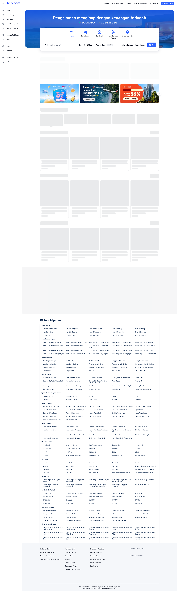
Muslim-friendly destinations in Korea (98, 404)
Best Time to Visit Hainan (120, 341)
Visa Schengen (93, 446)
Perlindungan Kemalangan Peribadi (51, 454)
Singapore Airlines (71, 369)
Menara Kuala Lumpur (73, 354)
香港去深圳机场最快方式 (74, 429)
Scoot (136, 369)
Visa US (137, 436)
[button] (3, 3)
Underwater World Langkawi (75, 362)
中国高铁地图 (116, 418)
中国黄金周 (92, 425)
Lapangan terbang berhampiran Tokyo (122, 506)
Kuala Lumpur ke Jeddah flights (53, 319)
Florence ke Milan (48, 490)
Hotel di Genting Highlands (74, 467)
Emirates (114, 373)
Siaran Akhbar (69, 529)
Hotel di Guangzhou (95, 305)
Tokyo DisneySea (48, 362)
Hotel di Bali (47, 309)
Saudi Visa (46, 443)
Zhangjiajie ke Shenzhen (96, 494)
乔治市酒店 (69, 477)
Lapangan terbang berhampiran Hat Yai (145, 501)
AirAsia (91, 369)
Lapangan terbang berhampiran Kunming (122, 511)
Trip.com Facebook (95, 390)
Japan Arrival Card (71, 341)
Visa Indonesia (93, 436)
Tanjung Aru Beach (141, 359)
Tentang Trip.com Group (72, 543)
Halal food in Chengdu (50, 400)
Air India (45, 373)
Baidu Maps (46, 344)
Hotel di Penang (117, 302)
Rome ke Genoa (117, 490)
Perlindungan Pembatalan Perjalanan (74, 459)
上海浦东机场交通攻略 (73, 422)
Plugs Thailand (70, 344)
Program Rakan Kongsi (97, 533)
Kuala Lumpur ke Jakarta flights (144, 316)
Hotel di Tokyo (70, 309)
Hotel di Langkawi (72, 302)
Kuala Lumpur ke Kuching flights (122, 319)
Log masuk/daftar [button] (167, 3)
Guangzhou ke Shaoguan (74, 494)
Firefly (114, 369)
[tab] (72, 34)
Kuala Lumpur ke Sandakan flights (122, 324)
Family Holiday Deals (72, 386)
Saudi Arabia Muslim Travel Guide (76, 408)
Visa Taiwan (69, 446)
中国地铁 (46, 429)
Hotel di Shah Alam (118, 467)
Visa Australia (116, 344)
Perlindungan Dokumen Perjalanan (50, 459)
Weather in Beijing (72, 337)
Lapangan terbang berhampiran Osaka (99, 511)
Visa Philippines (94, 443)
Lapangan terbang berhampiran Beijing (76, 511)
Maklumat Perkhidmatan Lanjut (50, 533)
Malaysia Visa (93, 439)
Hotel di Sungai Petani (96, 470)
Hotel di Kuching (140, 302)
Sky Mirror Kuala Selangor (74, 359)
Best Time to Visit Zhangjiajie (144, 341)
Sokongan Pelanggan (47, 526)
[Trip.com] (13, 3)
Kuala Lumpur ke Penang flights (122, 327)
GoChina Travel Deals (118, 386)
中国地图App (47, 422)
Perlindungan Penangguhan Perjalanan (75, 454)
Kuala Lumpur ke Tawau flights (75, 327)
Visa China (92, 344)
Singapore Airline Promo (142, 390)
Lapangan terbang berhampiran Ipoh (53, 506)
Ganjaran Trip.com (96, 529)
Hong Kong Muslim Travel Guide (122, 411)
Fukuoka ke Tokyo (72, 484)
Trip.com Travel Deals (49, 390)
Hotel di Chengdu (140, 305)
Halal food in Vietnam (118, 400)
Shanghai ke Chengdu (73, 487)
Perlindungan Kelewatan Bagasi (99, 453)
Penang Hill (138, 354)
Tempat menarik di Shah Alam (144, 337)
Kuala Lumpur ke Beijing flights (98, 316)
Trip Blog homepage (49, 334)
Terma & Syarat (70, 536)
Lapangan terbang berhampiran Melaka (122, 501)
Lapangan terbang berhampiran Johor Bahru (76, 506)
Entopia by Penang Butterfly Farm (122, 359)
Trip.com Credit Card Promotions (76, 380)
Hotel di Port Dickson (95, 467)
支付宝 (45, 425)
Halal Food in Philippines (74, 403)
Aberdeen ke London (50, 494)
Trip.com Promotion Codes (51, 380)
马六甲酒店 (46, 477)
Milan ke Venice (117, 487)
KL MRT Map (70, 334)
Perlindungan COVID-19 (142, 458)
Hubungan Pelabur (96, 526)
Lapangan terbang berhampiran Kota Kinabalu (76, 501)
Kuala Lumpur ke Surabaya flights (53, 327)
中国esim (92, 422)
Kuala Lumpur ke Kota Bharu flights (75, 319)
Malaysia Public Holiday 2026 (52, 393)
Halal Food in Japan (141, 400)
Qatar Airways (93, 373)
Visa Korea (115, 443)
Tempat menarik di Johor (119, 337)
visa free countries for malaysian (145, 443)
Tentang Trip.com (70, 526)
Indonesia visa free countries (121, 446)
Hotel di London (94, 309)
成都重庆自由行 (94, 429)
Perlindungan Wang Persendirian (145, 453)
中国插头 (137, 422)
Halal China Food (117, 408)
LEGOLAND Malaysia (95, 351)
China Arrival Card (140, 344)
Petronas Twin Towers (73, 351)
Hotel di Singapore (118, 309)
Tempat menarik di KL (96, 337)
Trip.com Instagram (118, 390)
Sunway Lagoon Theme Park (121, 351)
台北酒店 (69, 473)
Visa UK (45, 439)
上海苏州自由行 (140, 429)
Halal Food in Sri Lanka (50, 408)
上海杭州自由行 (117, 429)
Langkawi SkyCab (94, 362)
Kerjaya (67, 533)
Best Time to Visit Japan (96, 341)
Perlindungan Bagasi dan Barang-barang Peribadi (122, 454)
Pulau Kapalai (116, 354)
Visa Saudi (115, 439)
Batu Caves (92, 359)
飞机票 (137, 425)
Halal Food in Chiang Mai (142, 408)
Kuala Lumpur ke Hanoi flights (121, 316)
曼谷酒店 (115, 473)
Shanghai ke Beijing (49, 484)
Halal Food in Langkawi (142, 403)
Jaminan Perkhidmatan (47, 529)
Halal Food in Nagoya (73, 411)
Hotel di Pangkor (140, 470)
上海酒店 (92, 473)
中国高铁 (69, 425)
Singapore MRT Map (118, 334)
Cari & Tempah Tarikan (96, 383)
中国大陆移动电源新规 (96, 418)
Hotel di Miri (138, 467)
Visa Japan (69, 443)
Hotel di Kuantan (71, 470)
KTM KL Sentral (94, 334)
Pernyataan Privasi (71, 539)
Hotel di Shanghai (71, 305)
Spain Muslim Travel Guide (97, 411)
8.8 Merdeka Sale (71, 393)
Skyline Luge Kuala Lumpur (143, 362)
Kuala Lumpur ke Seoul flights (144, 324)
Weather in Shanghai (49, 337)
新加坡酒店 (138, 477)
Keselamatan (94, 539)
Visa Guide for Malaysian (119, 436)
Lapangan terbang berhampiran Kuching (145, 506)
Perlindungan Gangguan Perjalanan (119, 459)
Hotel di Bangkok (140, 309)
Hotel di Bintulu (117, 470)
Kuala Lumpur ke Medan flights (53, 324)
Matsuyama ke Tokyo (118, 484)
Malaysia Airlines (48, 369)
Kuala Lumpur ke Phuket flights (99, 324)
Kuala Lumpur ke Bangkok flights (76, 316)
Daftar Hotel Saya (95, 536)
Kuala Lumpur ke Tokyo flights (98, 327)
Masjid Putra (116, 362)
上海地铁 (115, 422)
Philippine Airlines (71, 373)
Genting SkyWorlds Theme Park (53, 354)
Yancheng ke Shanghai (119, 494)
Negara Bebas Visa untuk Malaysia (145, 439)
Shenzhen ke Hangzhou (96, 490)
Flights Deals (139, 383)
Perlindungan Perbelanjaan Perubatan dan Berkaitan (97, 459)
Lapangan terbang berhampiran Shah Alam (145, 511)
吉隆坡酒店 (46, 473)
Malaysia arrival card (49, 341)
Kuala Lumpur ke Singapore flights (145, 327)
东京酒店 (115, 477)
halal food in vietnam (49, 403)
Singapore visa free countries (144, 446)
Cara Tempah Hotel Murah (143, 380)
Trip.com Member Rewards (74, 390)
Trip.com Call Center (95, 380)
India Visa (46, 446)
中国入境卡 (46, 418)
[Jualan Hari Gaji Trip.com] (59, 67)
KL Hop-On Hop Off (49, 351)
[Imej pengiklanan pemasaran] (99, 67)
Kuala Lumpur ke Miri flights (75, 324)
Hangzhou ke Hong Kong (97, 487)
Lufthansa (138, 373)
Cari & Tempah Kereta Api (120, 383)
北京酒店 (92, 477)
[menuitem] (11, 10)
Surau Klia (92, 408)
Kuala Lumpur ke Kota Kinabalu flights (98, 319)
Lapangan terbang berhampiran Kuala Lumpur (53, 501)
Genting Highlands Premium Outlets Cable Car (98, 355)
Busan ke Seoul (71, 490)
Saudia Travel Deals (141, 386)
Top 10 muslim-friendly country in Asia (122, 404)
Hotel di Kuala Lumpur (50, 302)
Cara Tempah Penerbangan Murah (122, 380)
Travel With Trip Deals (50, 386)
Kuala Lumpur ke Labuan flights (145, 319)
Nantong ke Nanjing (141, 490)
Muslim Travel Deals (95, 386)
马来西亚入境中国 (72, 418)
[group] (87, 22)
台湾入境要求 (139, 418)
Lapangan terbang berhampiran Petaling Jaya (99, 506)
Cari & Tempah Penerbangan (75, 383)
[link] (105, 3)
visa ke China (70, 439)
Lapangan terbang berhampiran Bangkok (99, 501)
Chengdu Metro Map (141, 334)
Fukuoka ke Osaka (94, 484)
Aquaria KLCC (139, 351)
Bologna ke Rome (48, 487)
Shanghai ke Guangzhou (142, 484)
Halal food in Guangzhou (96, 400)
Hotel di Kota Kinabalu (96, 302)
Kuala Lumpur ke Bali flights (52, 316)
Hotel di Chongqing (118, 305)
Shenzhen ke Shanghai (142, 487)
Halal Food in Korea (72, 400)
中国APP (114, 425)
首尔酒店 (137, 473)
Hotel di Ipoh (47, 467)
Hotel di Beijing (48, 305)
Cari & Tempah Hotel (49, 383)
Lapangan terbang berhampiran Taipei (53, 511)
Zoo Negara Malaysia (49, 359)
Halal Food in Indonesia (50, 411)
